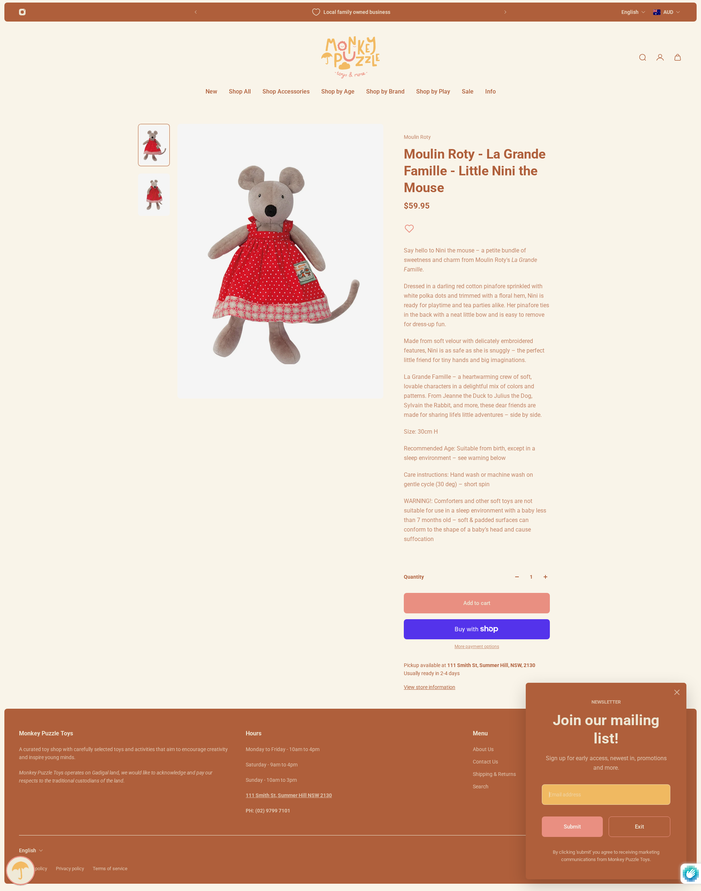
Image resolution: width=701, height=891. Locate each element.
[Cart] (677, 57)
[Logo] (350, 57)
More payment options (477, 646)
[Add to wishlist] (409, 228)
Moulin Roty (417, 137)
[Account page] (660, 57)
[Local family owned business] (350, 12)
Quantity (414, 577)
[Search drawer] (642, 57)
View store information (429, 687)
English (27, 850)
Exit (639, 826)
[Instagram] (22, 12)
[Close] (676, 692)
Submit (572, 826)
